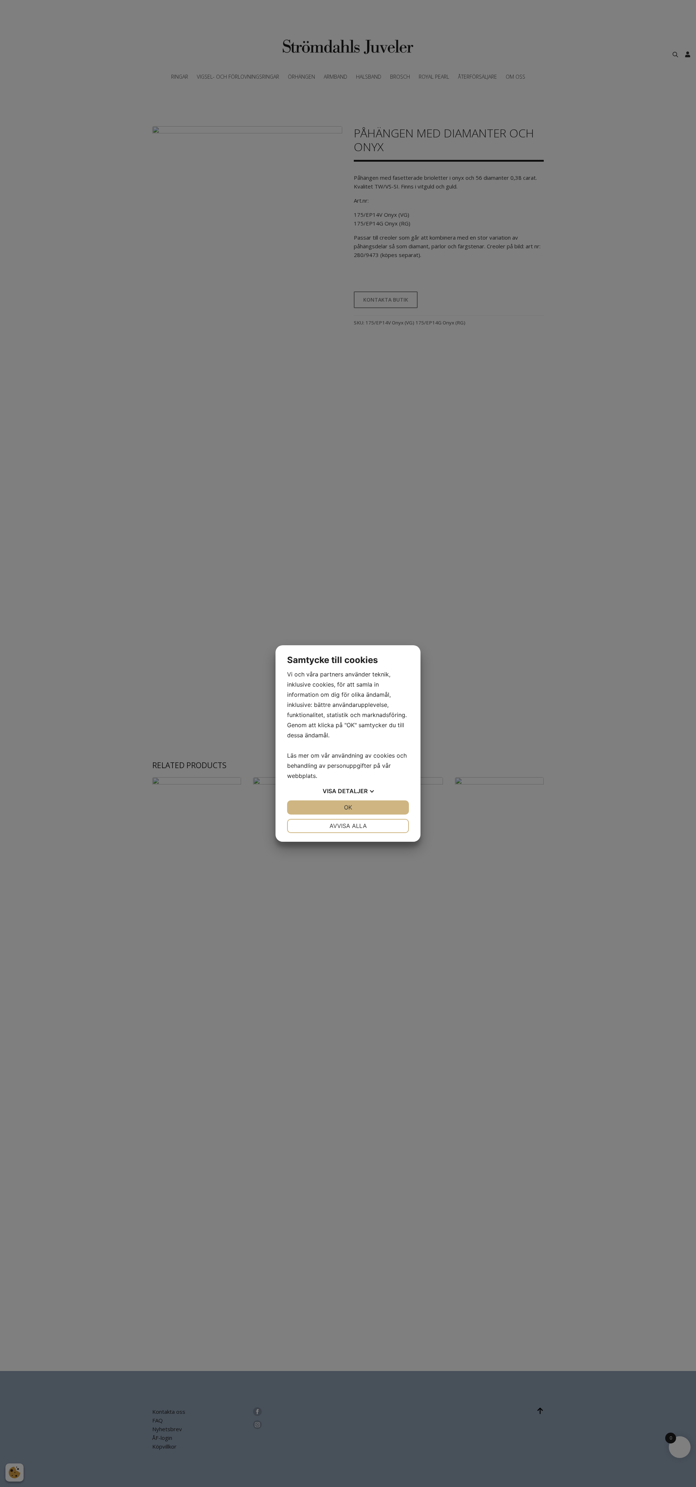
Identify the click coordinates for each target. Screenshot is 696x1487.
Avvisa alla (348, 825)
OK (348, 807)
